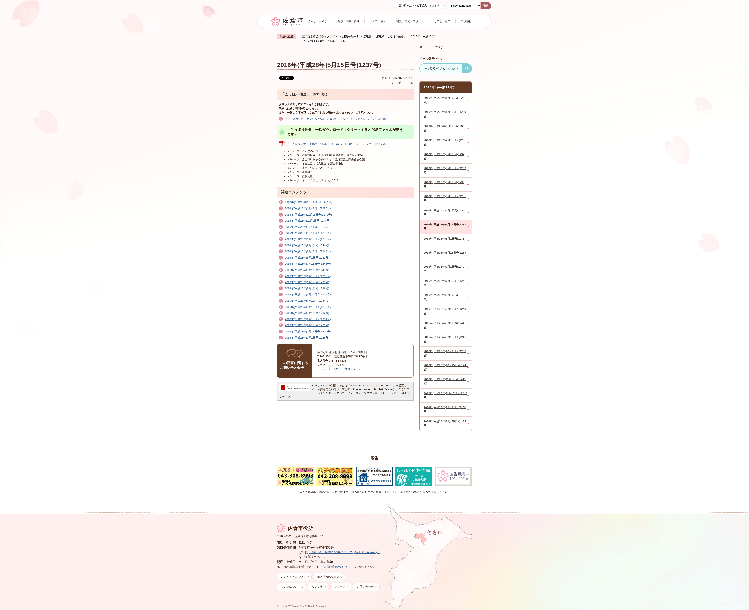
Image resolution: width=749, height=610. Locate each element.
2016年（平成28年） (424, 36)
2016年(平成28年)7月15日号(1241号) (308, 263)
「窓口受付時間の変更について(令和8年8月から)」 (344, 552)
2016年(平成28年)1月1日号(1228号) (307, 337)
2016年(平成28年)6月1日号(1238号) (307, 282)
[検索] (467, 68)
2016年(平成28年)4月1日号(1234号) (307, 300)
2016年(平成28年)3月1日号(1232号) (307, 313)
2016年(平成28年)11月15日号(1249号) (308, 214)
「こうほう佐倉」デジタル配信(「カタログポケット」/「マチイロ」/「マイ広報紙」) (337, 118)
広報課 (367, 36)
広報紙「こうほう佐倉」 (391, 36)
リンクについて (290, 586)
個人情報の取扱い (328, 576)
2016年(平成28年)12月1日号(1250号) (308, 208)
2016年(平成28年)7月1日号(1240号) (307, 269)
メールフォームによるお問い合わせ (339, 368)
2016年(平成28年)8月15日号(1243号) (308, 251)
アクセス (340, 586)
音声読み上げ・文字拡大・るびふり (419, 5)
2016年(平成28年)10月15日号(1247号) (308, 226)
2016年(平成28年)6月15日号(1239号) (308, 276)
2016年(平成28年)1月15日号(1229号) (308, 331)
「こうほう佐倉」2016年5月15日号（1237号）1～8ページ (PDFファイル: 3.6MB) (337, 143)
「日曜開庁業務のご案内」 (337, 566)
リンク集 (317, 586)
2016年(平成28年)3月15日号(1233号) (308, 307)
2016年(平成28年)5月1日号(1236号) (307, 288)
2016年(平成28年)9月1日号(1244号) (307, 245)
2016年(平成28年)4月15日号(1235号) (308, 294)
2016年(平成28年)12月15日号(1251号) (308, 202)
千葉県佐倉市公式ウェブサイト (318, 36)
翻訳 (485, 5)
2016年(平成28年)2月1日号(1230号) (307, 325)
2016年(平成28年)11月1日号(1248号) (307, 220)
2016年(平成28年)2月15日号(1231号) (308, 319)
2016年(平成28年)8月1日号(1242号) (307, 257)
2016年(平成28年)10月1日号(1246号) (308, 232)
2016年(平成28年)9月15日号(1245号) (308, 239)
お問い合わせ (365, 586)
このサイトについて (293, 576)
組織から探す (350, 36)
